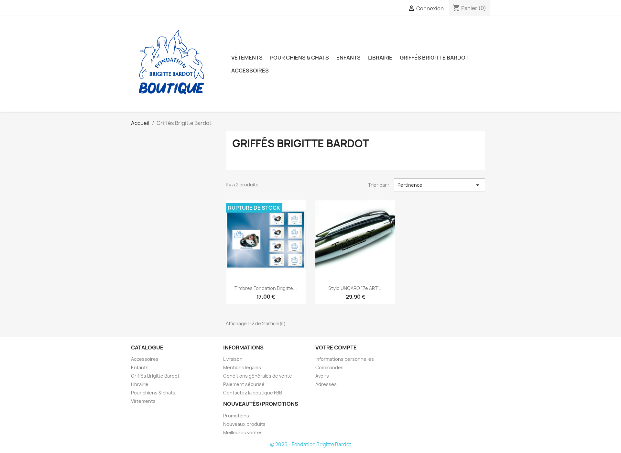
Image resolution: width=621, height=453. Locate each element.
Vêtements (247, 57)
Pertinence (440, 185)
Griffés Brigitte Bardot (434, 57)
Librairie (380, 57)
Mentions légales (242, 367)
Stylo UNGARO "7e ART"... (355, 288)
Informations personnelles (344, 359)
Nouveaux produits (244, 424)
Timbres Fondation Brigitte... (265, 288)
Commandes (329, 367)
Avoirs (322, 376)
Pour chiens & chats (299, 57)
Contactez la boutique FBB (252, 393)
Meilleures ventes (243, 432)
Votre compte (336, 347)
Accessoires (250, 70)
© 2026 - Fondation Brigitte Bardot (310, 444)
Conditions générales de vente (257, 376)
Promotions (236, 416)
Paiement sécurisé (244, 384)
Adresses (326, 384)
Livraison (233, 359)
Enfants (348, 57)
